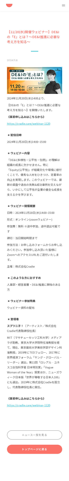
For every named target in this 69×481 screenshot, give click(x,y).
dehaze (63, 5)
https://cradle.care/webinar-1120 (28, 123)
